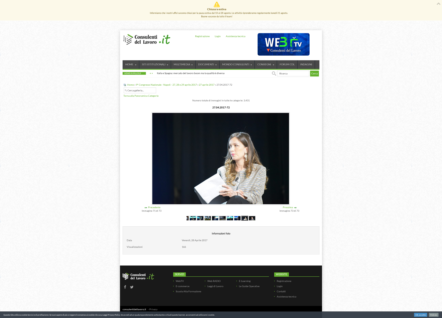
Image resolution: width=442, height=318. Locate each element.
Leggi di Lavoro (215, 286)
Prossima (288, 207)
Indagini (306, 64)
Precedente (154, 207)
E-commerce (182, 286)
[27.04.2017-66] (200, 217)
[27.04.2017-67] (207, 217)
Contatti (281, 291)
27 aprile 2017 (206, 84)
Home (129, 64)
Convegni (264, 64)
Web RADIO (214, 281)
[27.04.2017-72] (244, 217)
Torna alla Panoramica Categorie (140, 95)
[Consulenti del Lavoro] (147, 39)
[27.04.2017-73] (252, 217)
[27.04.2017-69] (222, 217)
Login (218, 36)
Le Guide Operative (249, 286)
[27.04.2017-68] (215, 217)
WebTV (180, 281)
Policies (433, 315)
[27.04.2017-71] (237, 217)
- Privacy (152, 309)
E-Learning (245, 281)
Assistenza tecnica (235, 36)
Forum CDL (287, 64)
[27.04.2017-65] (192, 217)
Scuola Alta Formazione (188, 291)
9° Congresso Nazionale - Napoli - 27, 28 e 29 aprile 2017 (166, 84)
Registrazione (202, 36)
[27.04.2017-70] (230, 217)
